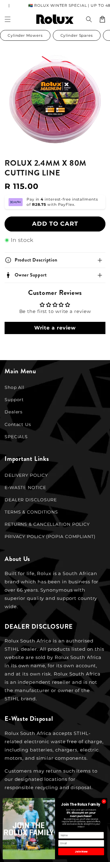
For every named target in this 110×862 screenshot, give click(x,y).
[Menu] (7, 19)
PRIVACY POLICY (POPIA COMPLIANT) (50, 536)
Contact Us (18, 424)
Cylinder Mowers (25, 35)
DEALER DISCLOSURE (31, 500)
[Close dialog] (103, 801)
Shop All (14, 387)
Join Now (81, 851)
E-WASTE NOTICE (25, 487)
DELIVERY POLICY (26, 475)
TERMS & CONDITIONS (31, 512)
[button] (89, 19)
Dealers (14, 412)
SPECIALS (16, 436)
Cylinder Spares (77, 35)
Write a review (55, 328)
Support (14, 399)
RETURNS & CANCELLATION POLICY (47, 524)
